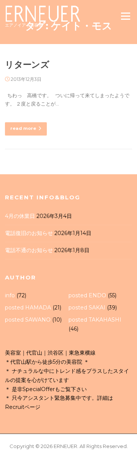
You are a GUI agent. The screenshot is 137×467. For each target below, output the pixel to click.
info (10, 295)
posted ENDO (87, 295)
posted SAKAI (86, 307)
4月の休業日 (20, 216)
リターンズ (27, 64)
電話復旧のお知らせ (29, 233)
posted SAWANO (28, 319)
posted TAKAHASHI (94, 319)
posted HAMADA (28, 307)
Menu (125, 16)
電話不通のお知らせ (29, 250)
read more (23, 128)
